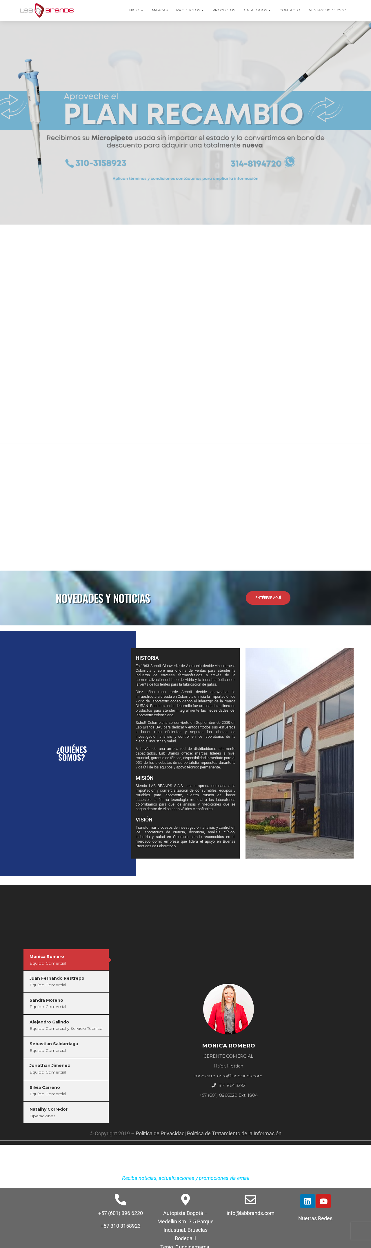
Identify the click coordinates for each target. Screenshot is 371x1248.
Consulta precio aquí (135, 550)
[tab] (66, 960)
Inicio (134, 10)
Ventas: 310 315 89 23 (327, 10)
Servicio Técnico (252, 233)
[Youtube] (323, 1201)
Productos (188, 10)
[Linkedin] (307, 1201)
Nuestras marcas (35, 426)
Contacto (289, 10)
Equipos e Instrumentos (119, 231)
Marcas (160, 10)
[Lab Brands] (47, 10)
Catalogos (256, 10)
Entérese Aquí (268, 598)
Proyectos (223, 10)
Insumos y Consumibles (53, 231)
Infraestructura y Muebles (317, 231)
